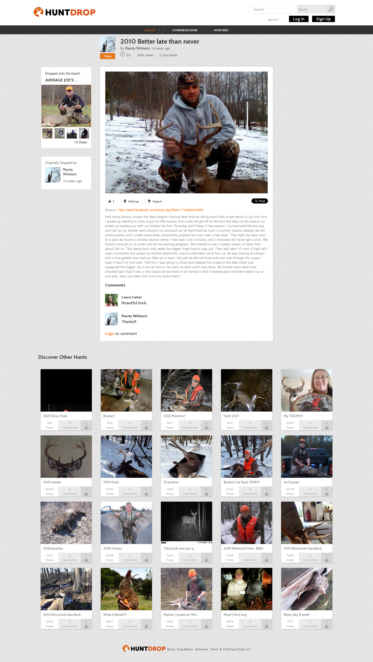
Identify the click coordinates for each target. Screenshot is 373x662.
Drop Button (185, 649)
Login (109, 333)
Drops (150, 30)
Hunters (221, 30)
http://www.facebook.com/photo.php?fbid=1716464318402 (160, 209)
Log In (298, 18)
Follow (108, 56)
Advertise (201, 649)
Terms (214, 649)
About (273, 20)
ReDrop (133, 201)
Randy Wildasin (137, 48)
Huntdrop (64, 12)
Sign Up (323, 18)
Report (157, 201)
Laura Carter (132, 297)
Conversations (184, 30)
